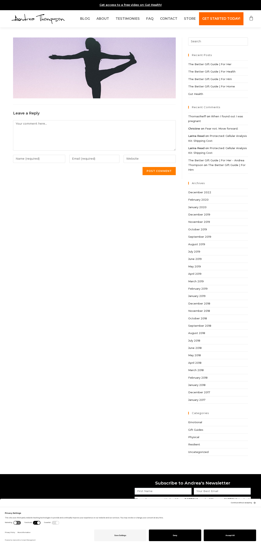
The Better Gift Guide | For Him (210, 79)
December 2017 (199, 392)
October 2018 (197, 318)
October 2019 (197, 229)
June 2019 (195, 258)
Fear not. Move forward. (221, 128)
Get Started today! (221, 19)
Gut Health (195, 94)
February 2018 (198, 377)
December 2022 (199, 192)
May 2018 (194, 355)
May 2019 (194, 266)
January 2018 (197, 385)
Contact (168, 19)
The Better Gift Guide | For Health (212, 71)
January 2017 (196, 399)
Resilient (194, 444)
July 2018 (194, 340)
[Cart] (250, 18)
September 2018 (199, 325)
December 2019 (199, 214)
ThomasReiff (197, 116)
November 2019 (199, 221)
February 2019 (198, 288)
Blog (85, 19)
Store (190, 19)
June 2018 (195, 347)
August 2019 (196, 244)
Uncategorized (198, 452)
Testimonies (128, 19)
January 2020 (197, 207)
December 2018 (199, 303)
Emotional (195, 422)
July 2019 (194, 251)
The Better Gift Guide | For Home (211, 86)
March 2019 (196, 281)
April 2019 (194, 273)
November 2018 (199, 310)
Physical (193, 437)
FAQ (150, 19)
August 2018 (196, 333)
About (102, 19)
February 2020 (198, 199)
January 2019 (197, 296)
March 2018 (196, 370)
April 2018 (194, 362)
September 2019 (199, 236)
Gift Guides (195, 429)
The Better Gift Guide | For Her (209, 64)
